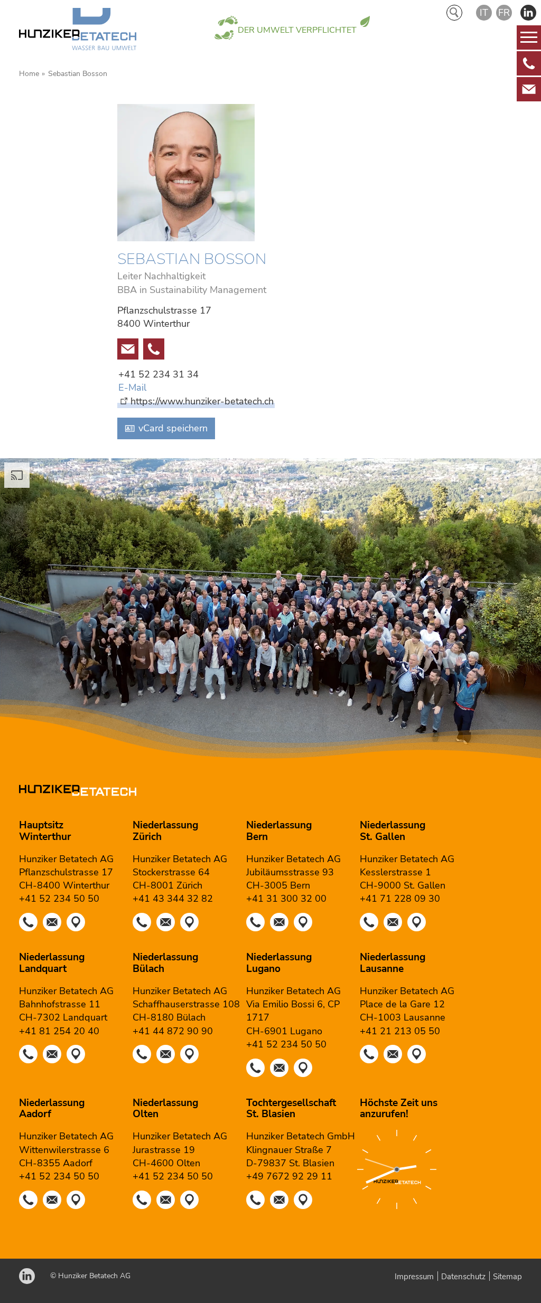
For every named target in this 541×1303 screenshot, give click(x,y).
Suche (454, 13)
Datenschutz (463, 1276)
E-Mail (132, 387)
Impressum (414, 1276)
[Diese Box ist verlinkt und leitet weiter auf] (529, 63)
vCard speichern (173, 428)
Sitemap (507, 1276)
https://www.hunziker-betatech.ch (202, 401)
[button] (528, 13)
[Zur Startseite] (77, 31)
